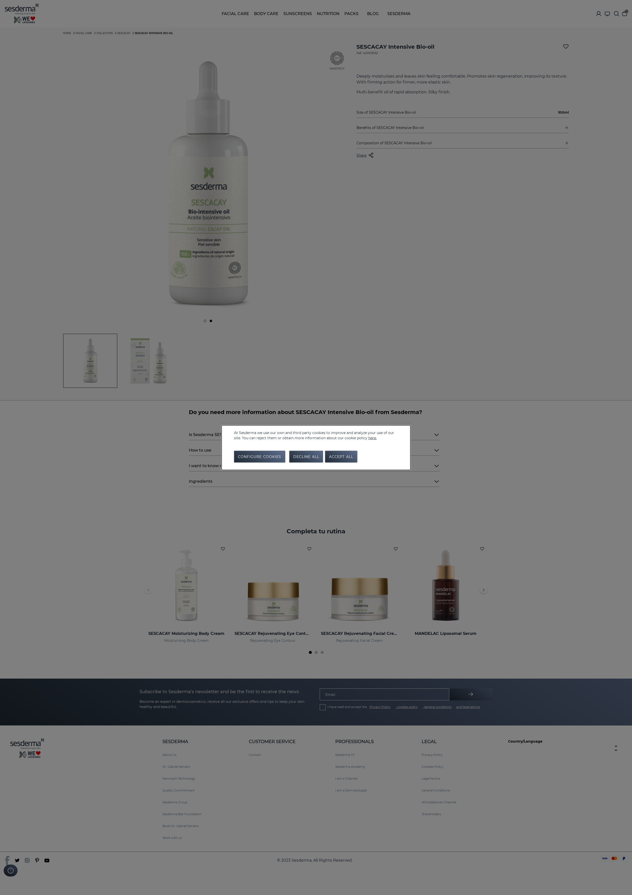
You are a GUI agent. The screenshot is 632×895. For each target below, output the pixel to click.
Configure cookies (259, 456)
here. (372, 438)
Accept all (341, 456)
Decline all (306, 456)
